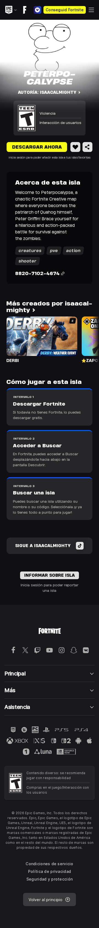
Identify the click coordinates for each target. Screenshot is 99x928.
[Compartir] (87, 147)
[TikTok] (80, 546)
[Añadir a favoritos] (75, 147)
